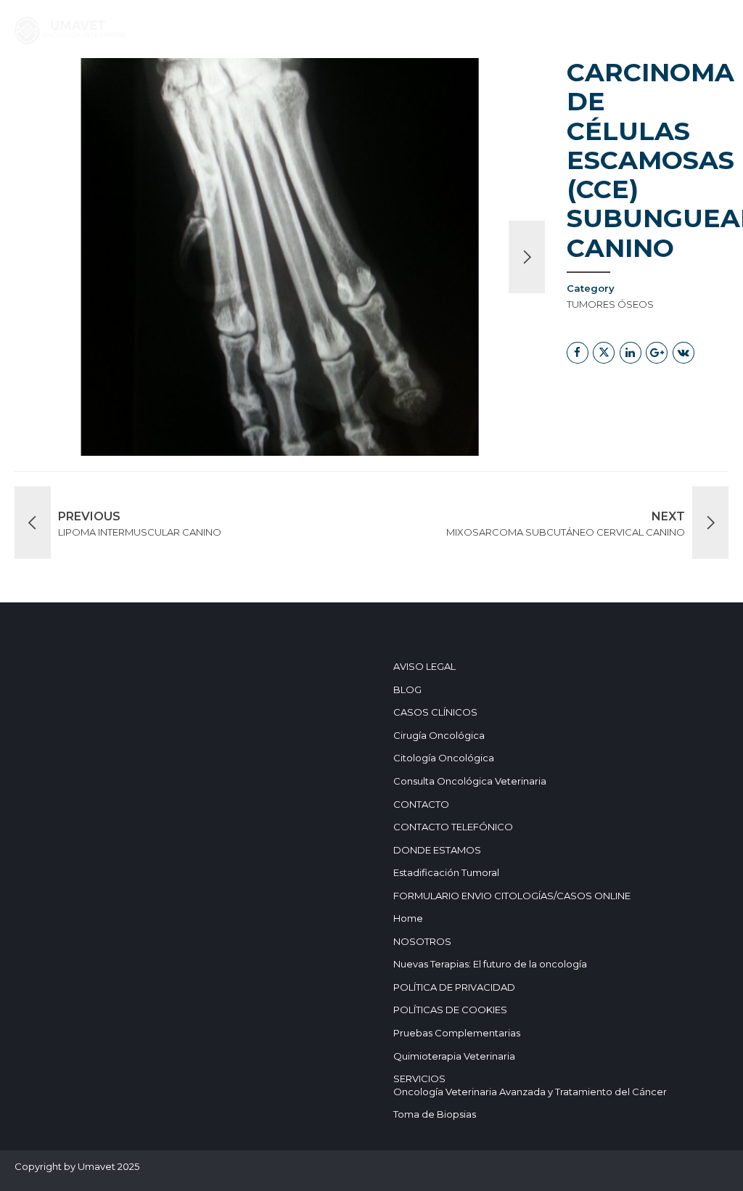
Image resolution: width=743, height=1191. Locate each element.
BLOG (374, 74)
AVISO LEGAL (424, 666)
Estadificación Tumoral (446, 872)
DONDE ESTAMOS (638, 74)
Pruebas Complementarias (456, 1033)
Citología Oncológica (443, 758)
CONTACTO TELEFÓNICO (453, 826)
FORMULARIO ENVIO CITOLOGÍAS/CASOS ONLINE (512, 895)
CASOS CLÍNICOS (289, 74)
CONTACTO (421, 804)
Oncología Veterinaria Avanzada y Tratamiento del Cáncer (530, 1091)
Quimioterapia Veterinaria (454, 1056)
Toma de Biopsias (434, 1114)
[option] (280, 257)
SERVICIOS (178, 74)
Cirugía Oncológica (439, 735)
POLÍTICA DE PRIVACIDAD (454, 987)
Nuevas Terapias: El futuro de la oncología (490, 964)
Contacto (533, 74)
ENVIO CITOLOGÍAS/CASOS (169, 102)
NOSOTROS (445, 74)
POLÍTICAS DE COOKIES (450, 1009)
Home (111, 74)
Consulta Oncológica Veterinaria (469, 781)
